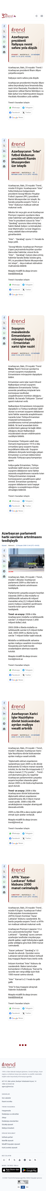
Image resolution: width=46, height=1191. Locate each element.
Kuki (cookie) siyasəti (9, 1148)
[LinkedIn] (30, 1160)
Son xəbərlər (6, 1098)
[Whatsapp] (4, 1160)
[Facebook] (9, 1160)
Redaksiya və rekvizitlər (10, 1114)
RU (27, 1187)
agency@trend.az (7, 1086)
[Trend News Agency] (8, 1065)
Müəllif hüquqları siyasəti (11, 1144)
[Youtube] (19, 1160)
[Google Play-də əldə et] (30, 1170)
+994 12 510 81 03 (8, 1084)
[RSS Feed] (35, 1160)
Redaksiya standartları (10, 1121)
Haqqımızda (6, 1111)
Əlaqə (4, 1117)
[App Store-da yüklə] (11, 1170)
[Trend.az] (9, 16)
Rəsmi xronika (7, 1101)
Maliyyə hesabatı (8, 1128)
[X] (14, 1160)
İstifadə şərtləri (7, 1137)
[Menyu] (41, 16)
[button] (4, 26)
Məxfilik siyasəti (7, 1140)
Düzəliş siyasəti (7, 1124)
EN (19, 1187)
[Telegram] (25, 1160)
